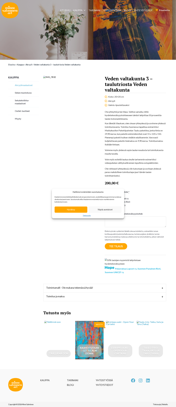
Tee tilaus (116, 246)
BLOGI (70, 385)
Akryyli (29, 64)
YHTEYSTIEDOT (104, 385)
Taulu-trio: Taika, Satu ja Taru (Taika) (151, 350)
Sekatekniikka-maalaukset (22, 102)
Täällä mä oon (58, 353)
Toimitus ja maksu (104, 296)
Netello (165, 404)
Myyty (18, 118)
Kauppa (77, 10)
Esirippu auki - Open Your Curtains (120, 350)
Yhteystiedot (143, 10)
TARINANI (72, 380)
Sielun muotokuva (23, 92)
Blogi (127, 10)
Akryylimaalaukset (24, 85)
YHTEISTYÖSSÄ (104, 380)
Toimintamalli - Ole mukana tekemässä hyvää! (104, 288)
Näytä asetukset (105, 209)
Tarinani (95, 10)
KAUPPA (45, 380)
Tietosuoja (87, 215)
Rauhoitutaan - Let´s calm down (89, 350)
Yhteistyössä (112, 10)
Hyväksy (71, 209)
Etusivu (65, 10)
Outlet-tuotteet (22, 111)
